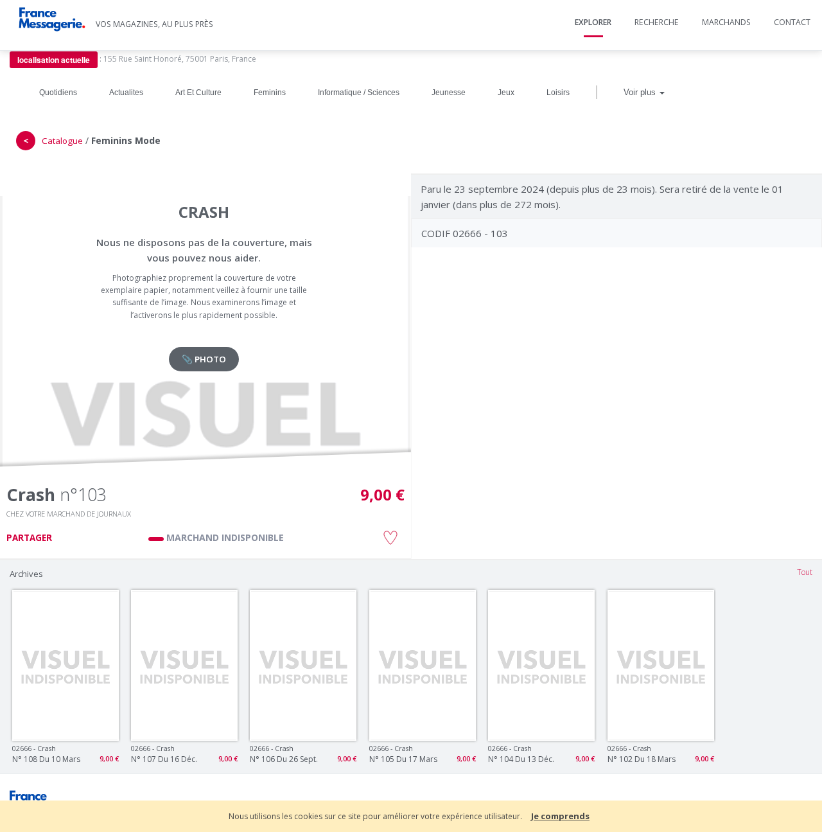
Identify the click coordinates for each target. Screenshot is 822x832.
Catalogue (62, 140)
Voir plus (641, 92)
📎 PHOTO (204, 359)
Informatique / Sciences (358, 92)
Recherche (656, 22)
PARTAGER (29, 538)
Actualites (126, 92)
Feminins (270, 92)
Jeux (506, 92)
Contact (792, 22)
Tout (804, 572)
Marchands (726, 22)
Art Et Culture (198, 92)
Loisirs (558, 92)
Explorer (593, 22)
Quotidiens (58, 92)
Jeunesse (449, 92)
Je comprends (560, 816)
